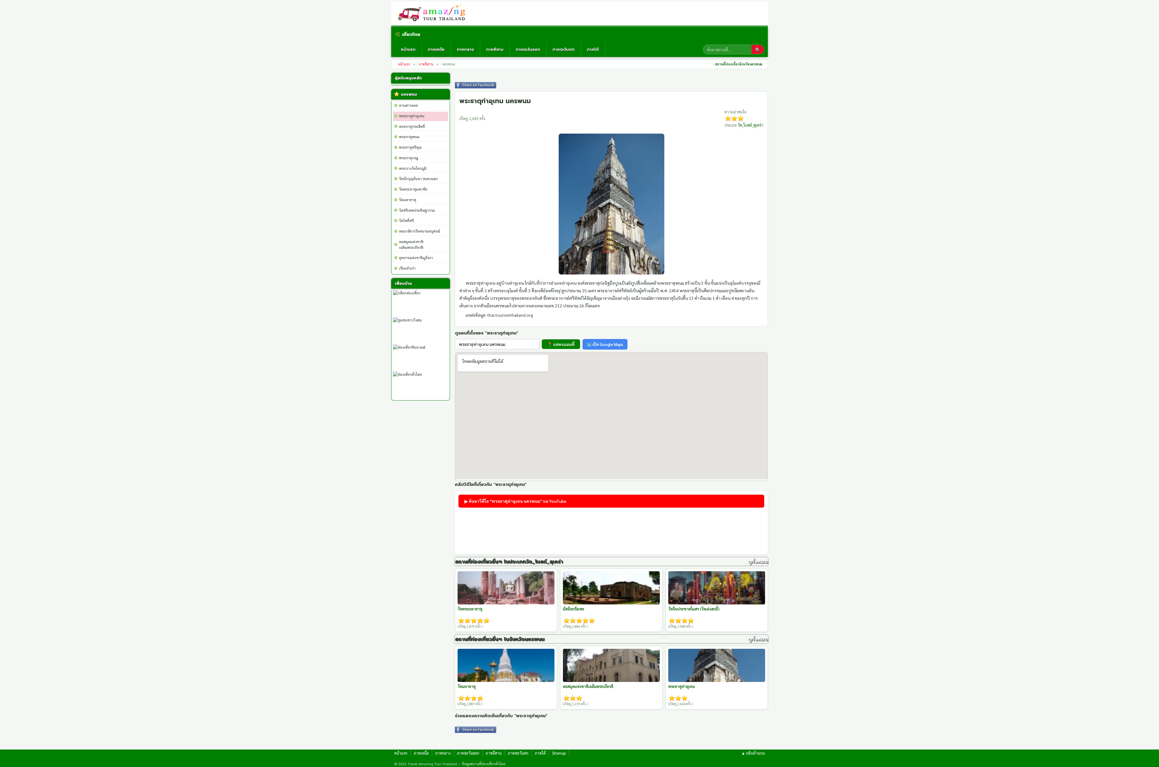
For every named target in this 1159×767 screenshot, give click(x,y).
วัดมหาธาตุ (407, 199)
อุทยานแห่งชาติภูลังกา (416, 257)
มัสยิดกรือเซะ (573, 608)
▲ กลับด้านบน (753, 753)
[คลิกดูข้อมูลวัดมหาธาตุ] (506, 665)
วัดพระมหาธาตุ (470, 608)
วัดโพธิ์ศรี (406, 220)
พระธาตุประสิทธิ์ (412, 126)
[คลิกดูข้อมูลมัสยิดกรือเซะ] (611, 587)
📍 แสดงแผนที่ (561, 344)
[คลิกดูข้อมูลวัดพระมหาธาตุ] (506, 587)
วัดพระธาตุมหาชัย (413, 189)
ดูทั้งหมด (758, 561)
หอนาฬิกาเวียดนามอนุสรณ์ (419, 231)
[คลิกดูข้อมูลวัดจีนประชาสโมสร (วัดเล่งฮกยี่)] (716, 587)
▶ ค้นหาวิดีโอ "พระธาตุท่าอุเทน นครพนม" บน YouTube (515, 501)
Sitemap (559, 753)
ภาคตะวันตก (564, 49)
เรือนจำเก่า (407, 268)
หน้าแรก (408, 49)
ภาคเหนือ (436, 49)
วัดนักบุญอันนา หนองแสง (418, 178)
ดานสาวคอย (408, 105)
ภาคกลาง (465, 49)
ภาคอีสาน (494, 49)
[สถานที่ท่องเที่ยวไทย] (434, 13)
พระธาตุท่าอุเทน (411, 115)
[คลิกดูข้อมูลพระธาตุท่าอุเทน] (716, 665)
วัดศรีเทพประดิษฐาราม (417, 210)
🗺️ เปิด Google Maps (605, 344)
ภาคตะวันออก (528, 49)
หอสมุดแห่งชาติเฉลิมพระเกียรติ (588, 686)
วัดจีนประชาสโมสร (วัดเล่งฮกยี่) (694, 608)
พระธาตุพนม (409, 136)
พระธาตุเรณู (408, 157)
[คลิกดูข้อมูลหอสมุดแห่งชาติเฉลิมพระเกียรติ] (611, 665)
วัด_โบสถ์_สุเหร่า (750, 125)
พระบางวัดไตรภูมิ (412, 168)
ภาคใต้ (593, 49)
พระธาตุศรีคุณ (410, 147)
